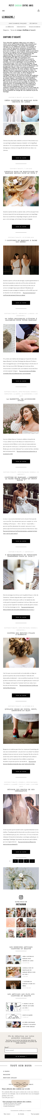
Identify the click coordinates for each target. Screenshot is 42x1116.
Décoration (33, 23)
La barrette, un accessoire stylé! (21, 399)
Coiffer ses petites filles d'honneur (21, 633)
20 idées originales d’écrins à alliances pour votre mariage (21, 319)
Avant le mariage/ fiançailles (18, 23)
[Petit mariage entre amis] (21, 5)
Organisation (21, 27)
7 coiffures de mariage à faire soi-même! (21, 241)
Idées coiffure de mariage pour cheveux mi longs (21, 101)
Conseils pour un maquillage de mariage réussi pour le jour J (21, 172)
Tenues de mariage (34, 27)
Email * (7, 1047)
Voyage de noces (23, 30)
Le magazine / (8, 16)
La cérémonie (10, 27)
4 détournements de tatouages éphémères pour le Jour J (21, 555)
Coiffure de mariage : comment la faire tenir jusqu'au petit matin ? (21, 479)
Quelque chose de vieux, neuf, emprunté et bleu (21, 709)
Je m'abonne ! (21, 1056)
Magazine (6, 30)
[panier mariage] (39, 11)
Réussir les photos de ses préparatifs (21, 790)
